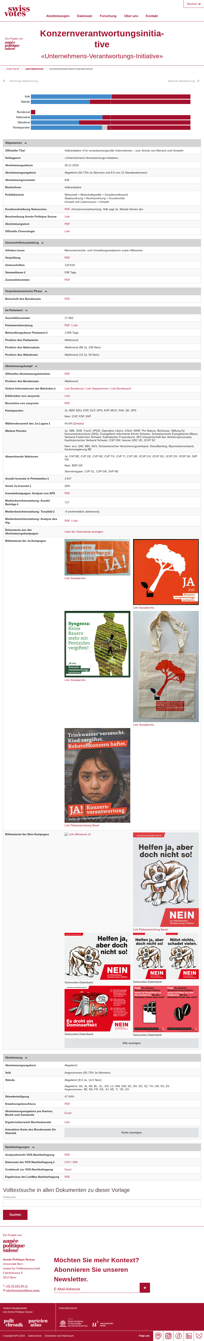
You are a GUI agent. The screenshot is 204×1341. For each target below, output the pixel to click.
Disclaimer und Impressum (59, 1335)
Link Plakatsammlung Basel (82, 825)
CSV (67, 1162)
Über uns (131, 16)
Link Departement (97, 388)
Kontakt (152, 16)
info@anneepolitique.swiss (23, 1290)
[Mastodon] (158, 1336)
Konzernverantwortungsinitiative (71, 69)
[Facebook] (178, 1336)
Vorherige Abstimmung (23, 81)
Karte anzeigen (132, 1132)
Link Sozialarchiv (75, 578)
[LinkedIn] (189, 1336)
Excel (68, 1113)
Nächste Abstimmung (181, 81)
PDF (67, 209)
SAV (75, 1162)
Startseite (12, 69)
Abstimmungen (58, 16)
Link (67, 216)
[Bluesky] (199, 1336)
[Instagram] (168, 1336)
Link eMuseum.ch (80, 834)
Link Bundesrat (74, 388)
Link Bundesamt (121, 388)
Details (78, 423)
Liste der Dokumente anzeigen (84, 531)
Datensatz (84, 16)
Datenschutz (35, 1335)
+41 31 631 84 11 (17, 1286)
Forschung (108, 16)
